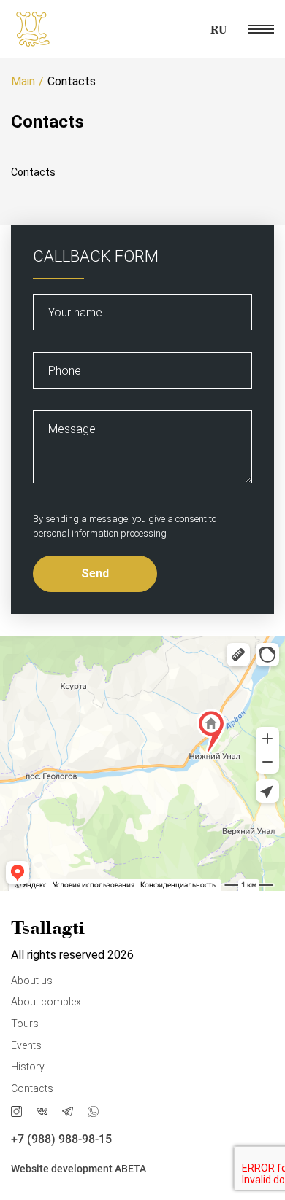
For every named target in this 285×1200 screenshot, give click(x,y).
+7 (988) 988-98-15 (61, 1139)
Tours (25, 1023)
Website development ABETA (78, 1168)
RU (218, 29)
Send (95, 573)
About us (32, 980)
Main (23, 81)
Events (26, 1045)
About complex (46, 1002)
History (28, 1066)
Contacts (32, 1088)
